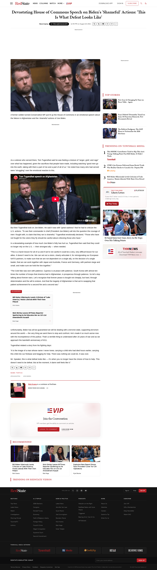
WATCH (53, 3)
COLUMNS (43, 3)
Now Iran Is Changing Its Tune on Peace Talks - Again (131, 101)
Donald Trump (38, 511)
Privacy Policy (26, 567)
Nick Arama (43, 24)
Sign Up (142, 560)
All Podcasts (82, 520)
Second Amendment (39, 536)
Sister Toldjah (60, 529)
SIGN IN (120, 3)
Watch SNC (127, 514)
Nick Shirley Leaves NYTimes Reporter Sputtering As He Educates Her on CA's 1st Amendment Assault (54, 467)
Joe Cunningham (61, 514)
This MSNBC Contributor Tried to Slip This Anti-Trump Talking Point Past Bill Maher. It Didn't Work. (126, 153)
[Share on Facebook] (103, 24)
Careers (103, 511)
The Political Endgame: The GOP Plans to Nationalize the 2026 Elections (130, 131)
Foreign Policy (37, 521)
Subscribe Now (67, 429)
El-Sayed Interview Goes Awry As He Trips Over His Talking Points (123, 239)
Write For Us (105, 518)
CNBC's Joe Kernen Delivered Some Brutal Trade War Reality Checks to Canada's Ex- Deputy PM (125, 166)
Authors (13, 525)
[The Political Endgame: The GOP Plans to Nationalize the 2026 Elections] (110, 133)
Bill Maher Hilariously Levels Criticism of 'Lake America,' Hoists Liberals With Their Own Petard (24, 467)
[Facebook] (81, 490)
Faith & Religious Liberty (41, 518)
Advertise (104, 507)
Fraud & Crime (38, 525)
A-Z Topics (37, 498)
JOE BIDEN (27, 376)
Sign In (127, 490)
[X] (73, 490)
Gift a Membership (130, 507)
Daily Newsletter (129, 511)
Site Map (57, 567)
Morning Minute (16, 518)
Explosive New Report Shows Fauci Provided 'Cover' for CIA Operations (85, 466)
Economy (36, 514)
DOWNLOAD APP (106, 3)
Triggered (81, 513)
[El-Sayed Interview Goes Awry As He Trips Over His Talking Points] (124, 223)
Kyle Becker (77, 473)
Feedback (35, 567)
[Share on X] (94, 24)
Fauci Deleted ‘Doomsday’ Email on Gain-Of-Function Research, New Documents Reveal (131, 116)
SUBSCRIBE (132, 3)
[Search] (141, 3)
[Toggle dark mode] (146, 3)
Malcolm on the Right (85, 503)
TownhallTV (14, 521)
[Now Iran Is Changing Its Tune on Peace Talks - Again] (110, 104)
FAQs (134, 490)
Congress (36, 507)
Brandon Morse (61, 518)
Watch (13, 511)
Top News (14, 503)
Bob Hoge (46, 473)
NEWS (35, 3)
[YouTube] (85, 490)
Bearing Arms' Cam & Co (86, 517)
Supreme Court (38, 532)
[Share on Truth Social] (99, 24)
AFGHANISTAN (15, 376)
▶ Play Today (112, 204)
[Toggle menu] (11, 3)
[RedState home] (18, 490)
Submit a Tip (105, 514)
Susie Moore (60, 511)
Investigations (15, 514)
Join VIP (142, 490)
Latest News (14, 507)
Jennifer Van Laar (61, 507)
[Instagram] (77, 490)
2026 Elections (38, 503)
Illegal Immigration (39, 529)
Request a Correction (46, 567)
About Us (104, 503)
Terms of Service (15, 567)
